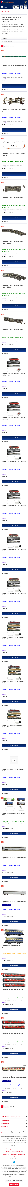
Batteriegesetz (21, 1154)
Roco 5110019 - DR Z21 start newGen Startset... (13, 770)
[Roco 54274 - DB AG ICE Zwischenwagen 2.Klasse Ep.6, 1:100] (14, 892)
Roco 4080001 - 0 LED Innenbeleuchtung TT (14, 66)
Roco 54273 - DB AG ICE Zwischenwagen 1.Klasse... (14, 858)
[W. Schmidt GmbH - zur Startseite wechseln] (7, 2)
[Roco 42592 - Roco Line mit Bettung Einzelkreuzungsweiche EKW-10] (14, 320)
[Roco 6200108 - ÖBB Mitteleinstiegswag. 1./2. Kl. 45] (14, 1068)
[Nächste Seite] (5, 46)
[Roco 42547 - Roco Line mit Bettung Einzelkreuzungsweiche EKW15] (14, 188)
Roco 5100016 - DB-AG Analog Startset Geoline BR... (13, 374)
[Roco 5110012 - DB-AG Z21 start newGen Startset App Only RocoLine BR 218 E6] (14, 540)
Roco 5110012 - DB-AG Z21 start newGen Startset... (14, 550)
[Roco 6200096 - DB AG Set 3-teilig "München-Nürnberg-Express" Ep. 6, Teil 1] (14, 980)
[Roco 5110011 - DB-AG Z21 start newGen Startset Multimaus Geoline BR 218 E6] (14, 496)
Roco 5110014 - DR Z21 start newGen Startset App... (13, 638)
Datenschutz (13, 1154)
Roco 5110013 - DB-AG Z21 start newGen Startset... (14, 594)
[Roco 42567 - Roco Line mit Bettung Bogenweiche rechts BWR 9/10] (14, 232)
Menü (5, 7)
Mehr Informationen (19, 1176)
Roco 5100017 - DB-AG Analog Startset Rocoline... (13, 418)
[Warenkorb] (25, 7)
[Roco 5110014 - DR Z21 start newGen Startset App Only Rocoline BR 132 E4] (14, 628)
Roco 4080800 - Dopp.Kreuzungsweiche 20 (14, 110)
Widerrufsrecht (5, 1154)
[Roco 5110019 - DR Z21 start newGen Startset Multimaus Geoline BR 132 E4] (14, 760)
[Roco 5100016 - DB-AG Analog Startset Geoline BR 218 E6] (14, 364)
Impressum (16, 1149)
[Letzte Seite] (7, 46)
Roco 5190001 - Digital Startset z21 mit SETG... (13, 814)
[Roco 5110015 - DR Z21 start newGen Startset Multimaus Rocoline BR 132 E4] (14, 672)
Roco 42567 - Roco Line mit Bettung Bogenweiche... (12, 242)
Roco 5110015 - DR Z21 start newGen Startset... (13, 682)
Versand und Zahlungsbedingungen (13, 1151)
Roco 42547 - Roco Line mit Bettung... (13, 197)
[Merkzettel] (17, 7)
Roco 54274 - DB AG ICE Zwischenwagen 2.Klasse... (14, 902)
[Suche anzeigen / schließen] (14, 7)
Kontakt (22, 1149)
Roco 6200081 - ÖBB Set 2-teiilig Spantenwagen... (11, 946)
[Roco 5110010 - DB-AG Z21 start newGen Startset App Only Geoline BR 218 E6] (14, 452)
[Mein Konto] (21, 7)
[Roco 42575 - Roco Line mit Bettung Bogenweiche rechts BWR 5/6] (14, 276)
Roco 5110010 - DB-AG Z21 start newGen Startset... (14, 462)
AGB (14, 1156)
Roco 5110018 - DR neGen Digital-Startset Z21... (12, 726)
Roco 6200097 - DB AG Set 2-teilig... (12, 1033)
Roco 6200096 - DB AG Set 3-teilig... (12, 989)
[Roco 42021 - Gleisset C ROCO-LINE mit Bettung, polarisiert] (14, 144)
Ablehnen (8, 1180)
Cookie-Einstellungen (7, 1149)
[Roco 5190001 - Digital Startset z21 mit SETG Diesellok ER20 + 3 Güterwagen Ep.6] (14, 804)
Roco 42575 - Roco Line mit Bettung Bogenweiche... (12, 286)
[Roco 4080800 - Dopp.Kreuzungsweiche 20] (14, 100)
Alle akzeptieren (17, 1180)
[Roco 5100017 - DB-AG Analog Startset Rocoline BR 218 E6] (14, 408)
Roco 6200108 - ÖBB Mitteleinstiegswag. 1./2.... (14, 1077)
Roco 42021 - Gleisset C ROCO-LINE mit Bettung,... (13, 154)
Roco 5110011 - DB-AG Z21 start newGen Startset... (14, 506)
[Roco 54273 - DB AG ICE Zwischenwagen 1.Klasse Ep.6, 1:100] (14, 848)
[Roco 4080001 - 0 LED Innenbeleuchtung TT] (14, 56)
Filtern (5, 38)
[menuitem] (4, 7)
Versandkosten (4, 1132)
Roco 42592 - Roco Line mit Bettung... (13, 329)
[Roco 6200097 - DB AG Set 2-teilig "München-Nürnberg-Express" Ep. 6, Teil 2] (14, 1024)
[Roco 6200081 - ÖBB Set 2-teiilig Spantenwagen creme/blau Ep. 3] (14, 936)
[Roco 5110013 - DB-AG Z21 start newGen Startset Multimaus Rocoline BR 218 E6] (14, 584)
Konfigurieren (14, 1184)
